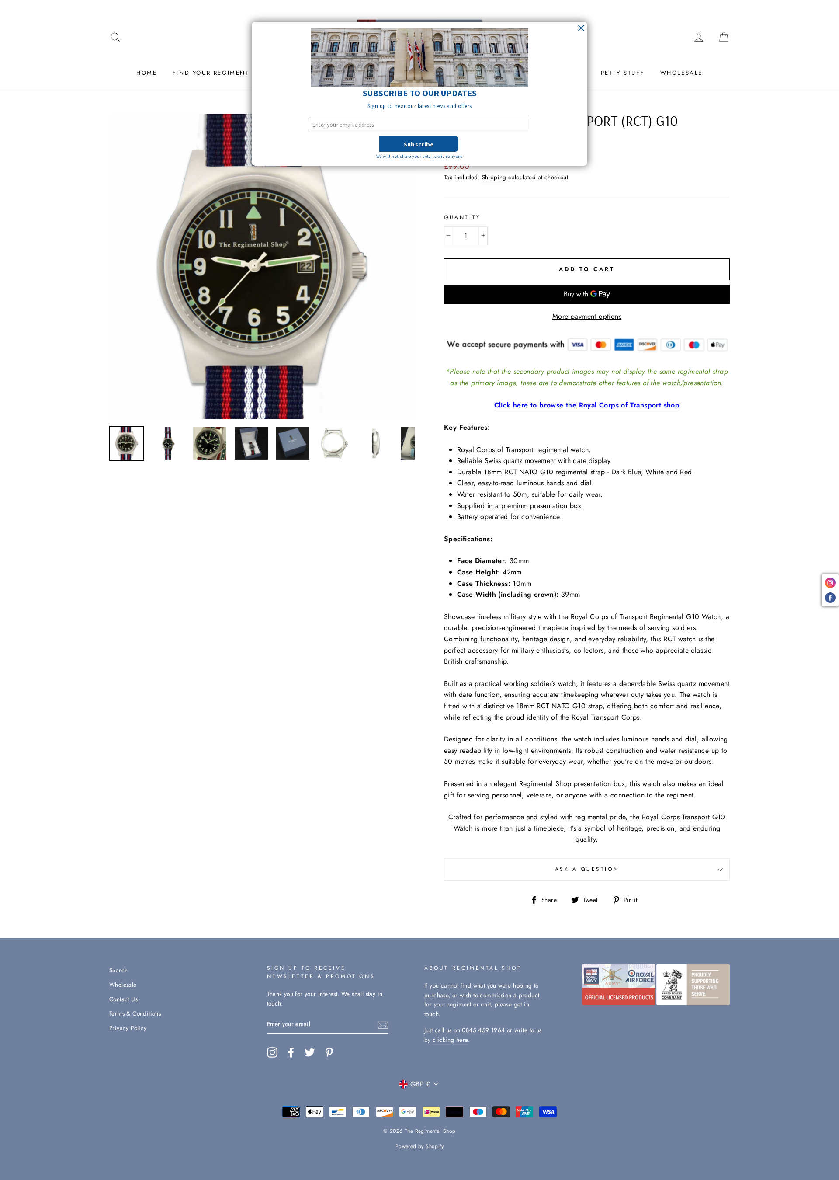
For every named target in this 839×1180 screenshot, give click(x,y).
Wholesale (681, 73)
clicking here (450, 1039)
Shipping (494, 177)
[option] (262, 266)
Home (146, 73)
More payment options (586, 316)
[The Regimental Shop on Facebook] (291, 1052)
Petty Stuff (623, 73)
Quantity (462, 217)
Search (118, 970)
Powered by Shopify (419, 1146)
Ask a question (587, 869)
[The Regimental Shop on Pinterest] (329, 1052)
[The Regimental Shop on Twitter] (310, 1052)
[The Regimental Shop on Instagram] (272, 1052)
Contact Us (123, 999)
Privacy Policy (128, 1027)
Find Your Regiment (211, 73)
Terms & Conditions (135, 1013)
